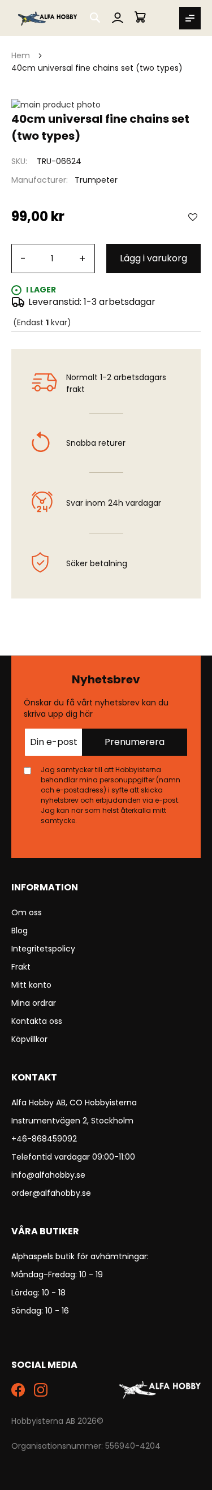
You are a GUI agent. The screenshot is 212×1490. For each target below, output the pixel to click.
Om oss (26, 912)
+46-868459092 (44, 1138)
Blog (19, 930)
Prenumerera (135, 741)
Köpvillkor (29, 1039)
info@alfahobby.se (48, 1175)
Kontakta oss (36, 1021)
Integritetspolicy (43, 948)
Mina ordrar (33, 1003)
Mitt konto (31, 985)
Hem (20, 55)
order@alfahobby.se (51, 1193)
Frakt (21, 966)
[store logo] (48, 18)
